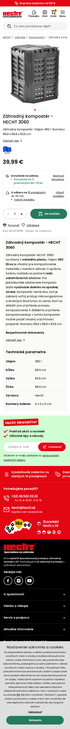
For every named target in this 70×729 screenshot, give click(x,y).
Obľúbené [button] (33, 225)
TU (18, 694)
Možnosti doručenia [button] (58, 177)
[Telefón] (6, 498)
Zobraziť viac (11, 141)
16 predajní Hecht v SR (51, 524)
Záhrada (20, 37)
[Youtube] (29, 580)
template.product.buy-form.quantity (15, 213)
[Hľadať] (9, 26)
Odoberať (54, 447)
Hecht (7, 37)
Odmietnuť (35, 712)
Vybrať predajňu (24, 199)
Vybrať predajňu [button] (58, 194)
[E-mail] (6, 509)
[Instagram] (18, 580)
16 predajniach (37, 192)
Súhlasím (35, 720)
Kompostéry (37, 37)
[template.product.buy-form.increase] (21, 214)
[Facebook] (8, 580)
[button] (34, 14)
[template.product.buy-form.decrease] (8, 214)
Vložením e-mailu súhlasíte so (31, 458)
